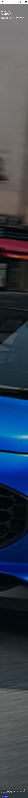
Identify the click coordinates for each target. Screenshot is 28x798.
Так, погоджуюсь (5, 796)
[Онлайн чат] (25, 791)
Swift (2, 5)
